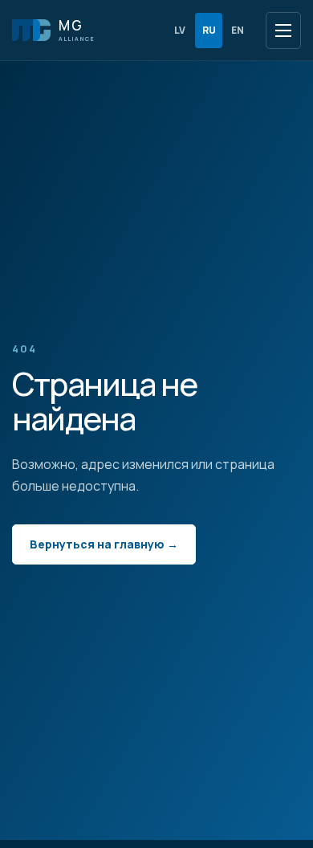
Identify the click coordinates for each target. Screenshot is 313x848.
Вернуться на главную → (104, 544)
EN (237, 30)
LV (179, 30)
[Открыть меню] (283, 30)
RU (209, 30)
